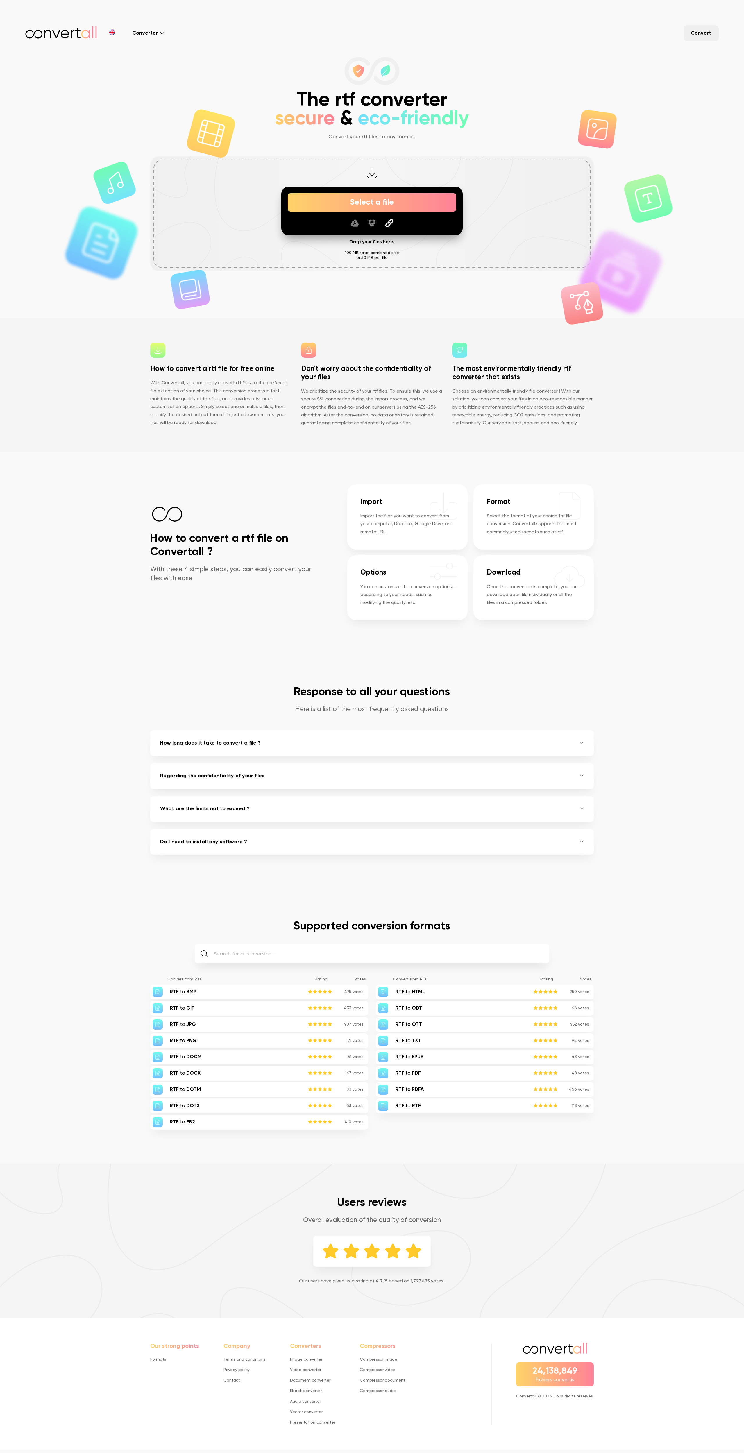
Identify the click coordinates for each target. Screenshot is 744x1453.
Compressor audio (378, 1391)
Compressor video (378, 1370)
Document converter (310, 1380)
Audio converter (305, 1402)
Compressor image (378, 1359)
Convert (701, 33)
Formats (158, 1359)
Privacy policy (236, 1370)
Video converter (305, 1370)
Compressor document (382, 1380)
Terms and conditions (244, 1359)
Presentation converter (312, 1422)
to (183, 991)
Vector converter (306, 1412)
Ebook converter (306, 1391)
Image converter (306, 1359)
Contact (231, 1380)
